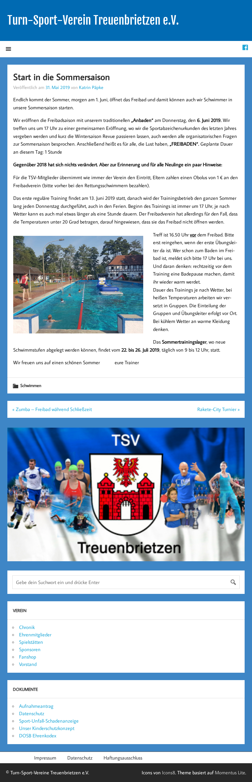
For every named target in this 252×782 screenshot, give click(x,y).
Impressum (45, 758)
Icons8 (168, 772)
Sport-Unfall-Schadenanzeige (49, 721)
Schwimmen (30, 385)
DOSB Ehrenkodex (37, 735)
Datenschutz (31, 713)
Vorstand (28, 664)
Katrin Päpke (91, 87)
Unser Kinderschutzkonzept (46, 728)
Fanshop (27, 657)
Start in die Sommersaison (61, 77)
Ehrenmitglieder (35, 634)
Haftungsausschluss (123, 758)
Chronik (27, 627)
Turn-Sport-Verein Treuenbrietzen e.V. (93, 20)
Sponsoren (30, 649)
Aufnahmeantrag (36, 706)
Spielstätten (31, 642)
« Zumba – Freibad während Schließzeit (52, 409)
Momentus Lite (230, 772)
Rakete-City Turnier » (218, 409)
